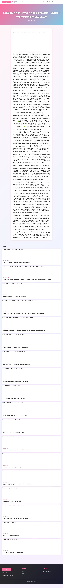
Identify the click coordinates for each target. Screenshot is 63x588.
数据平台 (37, 1)
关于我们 (48, 1)
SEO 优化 (43, 1)
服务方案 (27, 1)
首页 (23, 1)
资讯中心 (53, 1)
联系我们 (58, 1)
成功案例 (32, 1)
